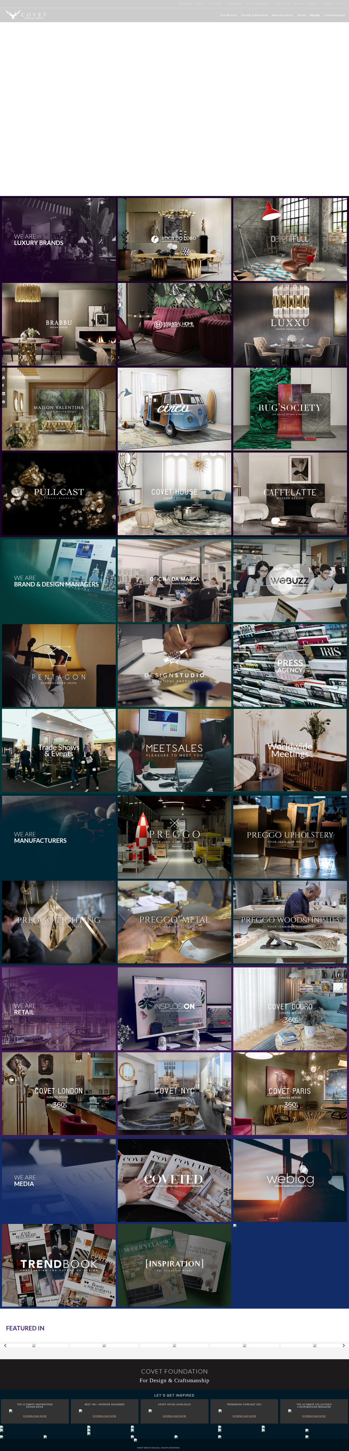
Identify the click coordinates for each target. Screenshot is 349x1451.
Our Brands (215, 3)
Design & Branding (254, 15)
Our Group (185, 3)
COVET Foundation (258, 3)
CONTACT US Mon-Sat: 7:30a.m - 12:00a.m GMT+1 (30, 3)
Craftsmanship (334, 15)
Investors (328, 3)
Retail (301, 15)
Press (341, 3)
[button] (334, 98)
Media (315, 15)
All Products (234, 3)
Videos (299, 3)
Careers (313, 3)
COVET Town (282, 3)
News (200, 3)
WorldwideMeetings (289, 750)
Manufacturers (282, 15)
